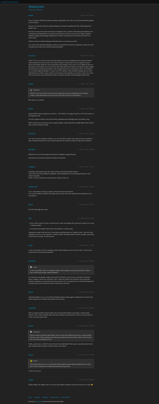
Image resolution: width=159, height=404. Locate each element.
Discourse (39, 401)
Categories (37, 397)
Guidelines (45, 397)
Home (30, 397)
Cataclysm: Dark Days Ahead (9, 2)
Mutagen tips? (36, 6)
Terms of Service (55, 397)
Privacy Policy (66, 397)
